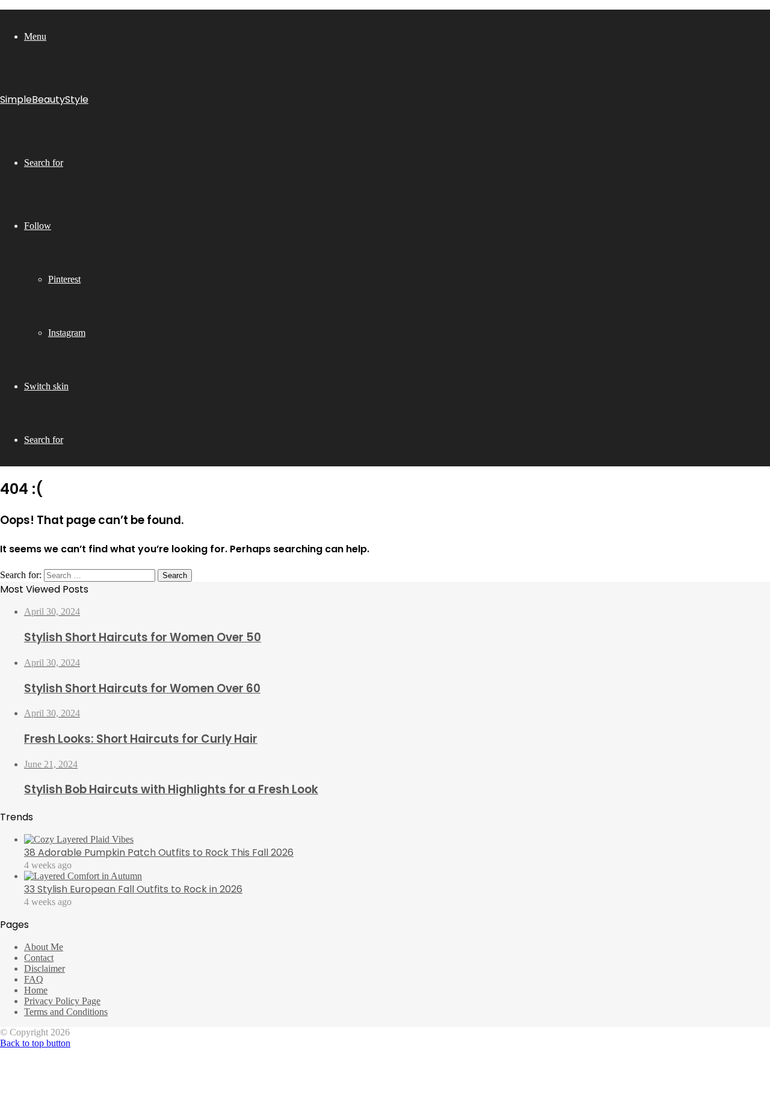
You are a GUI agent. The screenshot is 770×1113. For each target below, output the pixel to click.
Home (36, 990)
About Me (43, 947)
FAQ (33, 979)
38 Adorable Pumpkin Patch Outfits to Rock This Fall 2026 (159, 852)
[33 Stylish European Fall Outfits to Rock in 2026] (83, 876)
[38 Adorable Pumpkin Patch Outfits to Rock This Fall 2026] (79, 839)
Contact (39, 958)
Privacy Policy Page (62, 1001)
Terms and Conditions (66, 1012)
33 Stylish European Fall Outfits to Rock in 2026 (133, 889)
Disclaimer (44, 968)
